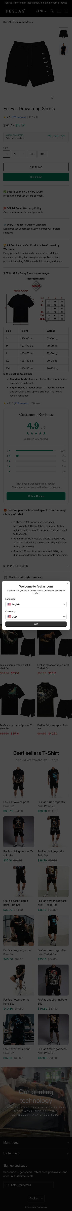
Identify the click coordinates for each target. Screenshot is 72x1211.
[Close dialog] (67, 583)
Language (10, 599)
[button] (36, 604)
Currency (10, 611)
